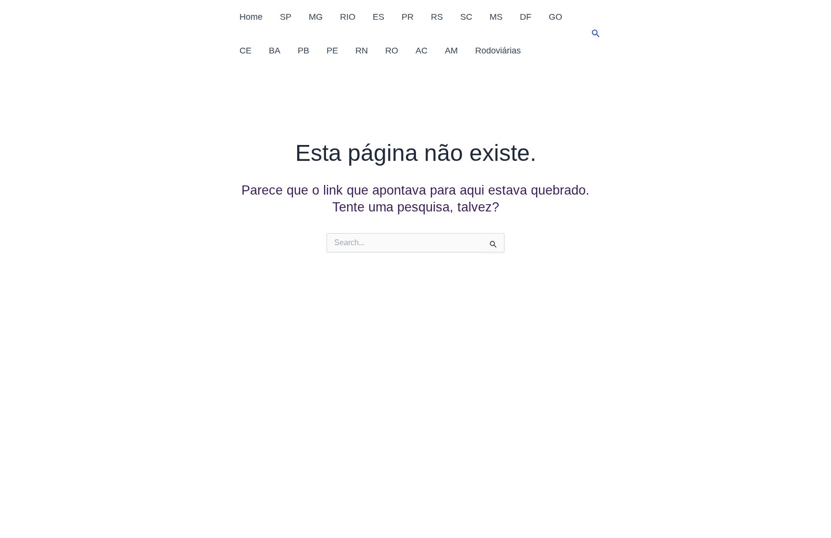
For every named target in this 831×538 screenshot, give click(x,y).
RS (437, 17)
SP (285, 17)
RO (391, 50)
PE (332, 50)
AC (422, 50)
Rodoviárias (498, 50)
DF (525, 17)
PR (408, 17)
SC (466, 17)
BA (274, 50)
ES (378, 17)
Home (251, 17)
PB (303, 50)
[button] (596, 33)
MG (316, 17)
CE (245, 50)
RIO (347, 17)
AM (451, 50)
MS (496, 17)
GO (555, 17)
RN (361, 50)
